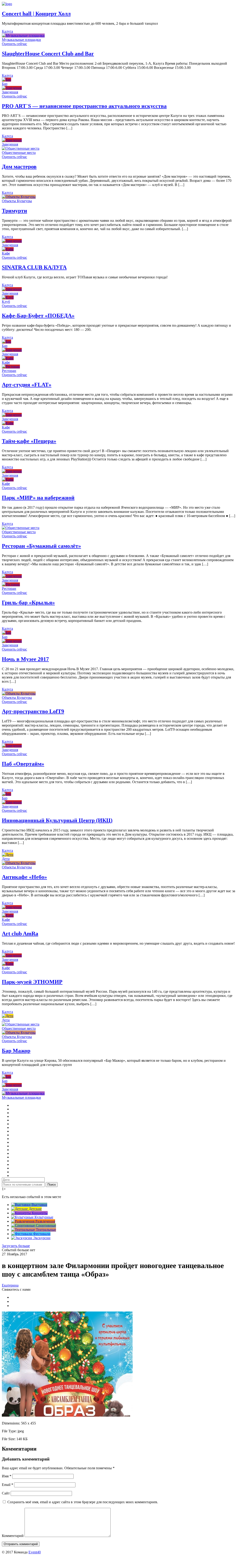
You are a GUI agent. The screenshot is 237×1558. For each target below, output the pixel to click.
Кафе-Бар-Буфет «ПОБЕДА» (38, 316)
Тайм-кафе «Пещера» (29, 441)
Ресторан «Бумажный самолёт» (41, 546)
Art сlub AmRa (20, 934)
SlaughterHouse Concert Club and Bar (48, 54)
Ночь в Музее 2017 (25, 659)
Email (7, 1485)
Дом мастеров (19, 167)
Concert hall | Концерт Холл (36, 14)
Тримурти (14, 211)
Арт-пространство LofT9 (33, 711)
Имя (6, 1476)
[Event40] (7, 4)
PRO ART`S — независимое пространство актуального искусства (84, 106)
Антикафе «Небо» (24, 877)
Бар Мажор (16, 1051)
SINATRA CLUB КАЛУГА (34, 267)
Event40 (34, 1552)
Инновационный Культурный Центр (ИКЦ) (57, 820)
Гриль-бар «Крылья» (28, 602)
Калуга (7, 31)
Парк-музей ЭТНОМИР (32, 982)
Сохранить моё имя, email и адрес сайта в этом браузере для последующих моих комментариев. (82, 1502)
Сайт (6, 1493)
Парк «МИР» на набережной (38, 498)
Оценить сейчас (14, 44)
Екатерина (10, 1285)
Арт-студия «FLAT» (26, 385)
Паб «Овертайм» (23, 764)
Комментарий (13, 1536)
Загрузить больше (16, 1246)
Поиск (51, 1184)
